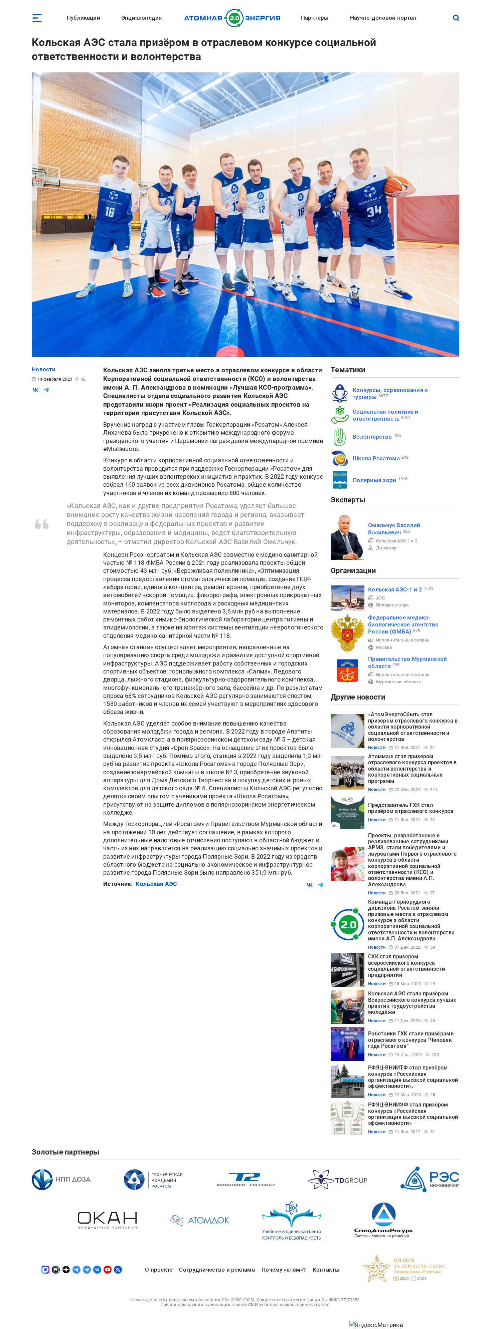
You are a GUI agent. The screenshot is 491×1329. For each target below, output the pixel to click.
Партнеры (315, 17)
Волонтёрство (372, 436)
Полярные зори (374, 480)
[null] (35, 390)
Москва (384, 647)
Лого (234, 18)
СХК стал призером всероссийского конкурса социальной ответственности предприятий (406, 965)
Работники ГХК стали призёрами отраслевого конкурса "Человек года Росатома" (411, 1039)
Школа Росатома (376, 458)
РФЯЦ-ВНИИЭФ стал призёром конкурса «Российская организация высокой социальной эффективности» (413, 1113)
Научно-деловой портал (383, 17)
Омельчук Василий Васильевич (394, 528)
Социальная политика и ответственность (386, 415)
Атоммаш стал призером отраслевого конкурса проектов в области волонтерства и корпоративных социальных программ (412, 768)
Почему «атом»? (284, 1269)
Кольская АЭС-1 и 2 (396, 540)
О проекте (158, 1269)
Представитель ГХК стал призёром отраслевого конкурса (410, 808)
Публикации (83, 17)
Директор (386, 547)
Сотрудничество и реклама (217, 1269)
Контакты (326, 1269)
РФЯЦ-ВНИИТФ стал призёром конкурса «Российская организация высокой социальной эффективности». (413, 1076)
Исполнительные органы (403, 639)
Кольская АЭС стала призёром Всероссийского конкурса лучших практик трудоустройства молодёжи (412, 1002)
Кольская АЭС (156, 883)
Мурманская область (398, 681)
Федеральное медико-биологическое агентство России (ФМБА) (403, 624)
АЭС (380, 597)
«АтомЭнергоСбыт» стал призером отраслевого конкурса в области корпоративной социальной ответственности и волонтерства (413, 726)
